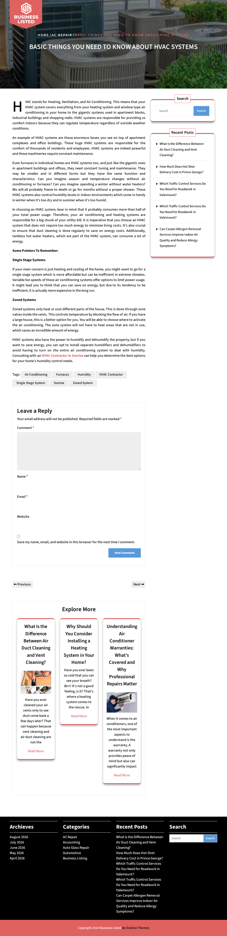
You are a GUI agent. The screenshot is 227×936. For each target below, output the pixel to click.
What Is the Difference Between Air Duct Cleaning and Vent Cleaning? (36, 644)
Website (23, 516)
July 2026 (17, 842)
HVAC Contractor (111, 374)
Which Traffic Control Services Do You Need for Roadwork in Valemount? (183, 189)
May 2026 (17, 853)
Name (22, 476)
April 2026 (17, 858)
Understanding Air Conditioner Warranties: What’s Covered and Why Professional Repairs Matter (122, 655)
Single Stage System (30, 383)
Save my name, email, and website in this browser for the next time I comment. (76, 542)
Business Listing (75, 858)
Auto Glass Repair (76, 847)
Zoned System (83, 383)
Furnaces (62, 374)
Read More (36, 751)
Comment (25, 427)
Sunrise (59, 383)
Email (22, 496)
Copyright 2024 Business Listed (113, 928)
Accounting (71, 842)
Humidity (84, 374)
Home (43, 35)
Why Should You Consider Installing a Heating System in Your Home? (79, 644)
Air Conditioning (36, 374)
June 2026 (17, 847)
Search (201, 111)
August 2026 (19, 837)
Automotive (72, 853)
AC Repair (62, 35)
